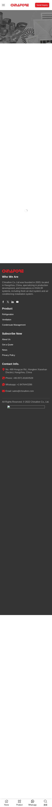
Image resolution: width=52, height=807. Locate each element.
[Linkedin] (13, 494)
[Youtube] (17, 494)
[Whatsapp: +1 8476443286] (3, 576)
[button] (3, 5)
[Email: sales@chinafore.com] (3, 583)
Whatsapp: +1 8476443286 (19, 576)
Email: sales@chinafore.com (20, 583)
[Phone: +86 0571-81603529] (3, 570)
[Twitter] (8, 494)
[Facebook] (3, 494)
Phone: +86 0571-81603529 (19, 570)
